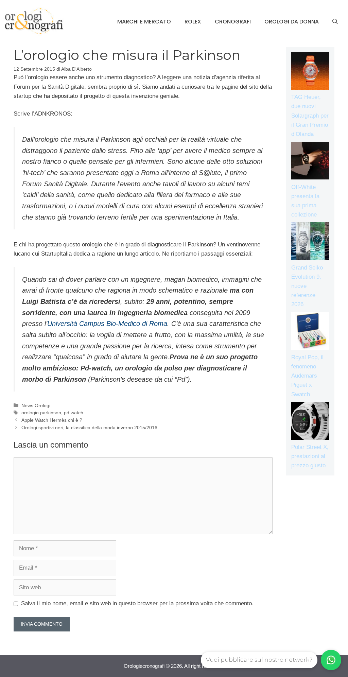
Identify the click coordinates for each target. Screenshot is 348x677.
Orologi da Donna (291, 21)
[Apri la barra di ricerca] (335, 21)
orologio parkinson (41, 412)
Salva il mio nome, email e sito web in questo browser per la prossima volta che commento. (137, 603)
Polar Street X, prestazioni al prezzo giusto (310, 456)
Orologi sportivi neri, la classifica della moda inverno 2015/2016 (89, 427)
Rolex (193, 21)
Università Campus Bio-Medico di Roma (107, 323)
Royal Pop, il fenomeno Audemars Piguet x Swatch (307, 376)
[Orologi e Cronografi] (34, 21)
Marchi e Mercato (144, 21)
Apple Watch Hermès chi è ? (51, 420)
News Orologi (35, 405)
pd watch (73, 412)
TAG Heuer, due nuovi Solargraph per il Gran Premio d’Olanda (310, 115)
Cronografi (233, 21)
